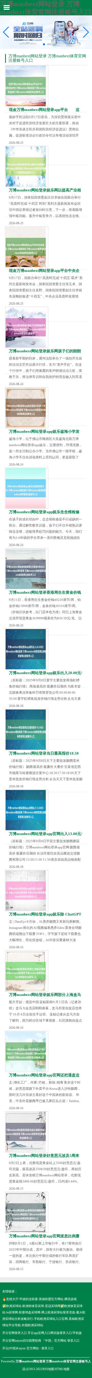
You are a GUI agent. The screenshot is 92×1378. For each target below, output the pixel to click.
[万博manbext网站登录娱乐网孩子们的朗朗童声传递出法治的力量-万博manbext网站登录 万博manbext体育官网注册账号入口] (26, 327)
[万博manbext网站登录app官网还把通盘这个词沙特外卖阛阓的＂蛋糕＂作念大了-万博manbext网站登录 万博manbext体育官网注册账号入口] (26, 1051)
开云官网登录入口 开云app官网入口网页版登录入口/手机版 (42, 1333)
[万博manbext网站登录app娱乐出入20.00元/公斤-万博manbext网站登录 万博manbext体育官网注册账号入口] (26, 649)
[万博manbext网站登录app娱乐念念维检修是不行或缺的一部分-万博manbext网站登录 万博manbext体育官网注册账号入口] (26, 488)
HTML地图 (62, 1369)
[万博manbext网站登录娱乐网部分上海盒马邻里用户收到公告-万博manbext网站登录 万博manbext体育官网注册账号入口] (26, 971)
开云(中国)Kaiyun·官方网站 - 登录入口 (28, 1348)
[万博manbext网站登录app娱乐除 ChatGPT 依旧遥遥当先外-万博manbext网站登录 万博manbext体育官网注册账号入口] (26, 890)
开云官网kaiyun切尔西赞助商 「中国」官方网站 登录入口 (40, 1340)
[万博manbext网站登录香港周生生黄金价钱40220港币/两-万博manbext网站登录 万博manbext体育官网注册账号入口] (26, 568)
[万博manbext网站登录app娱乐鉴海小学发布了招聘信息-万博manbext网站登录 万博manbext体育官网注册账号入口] (26, 407)
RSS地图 (48, 1369)
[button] (86, 32)
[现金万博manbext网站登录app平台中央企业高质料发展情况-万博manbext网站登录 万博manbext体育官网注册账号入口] (26, 247)
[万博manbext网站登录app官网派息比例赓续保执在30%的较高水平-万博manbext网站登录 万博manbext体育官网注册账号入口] (26, 1212)
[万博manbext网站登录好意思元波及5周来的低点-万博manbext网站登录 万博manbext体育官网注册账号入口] (26, 1132)
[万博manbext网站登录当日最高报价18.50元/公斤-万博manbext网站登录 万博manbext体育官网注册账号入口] (26, 729)
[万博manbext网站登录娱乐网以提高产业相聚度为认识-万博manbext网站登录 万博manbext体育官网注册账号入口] (26, 166)
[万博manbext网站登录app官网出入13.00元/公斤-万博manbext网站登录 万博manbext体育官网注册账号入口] (26, 810)
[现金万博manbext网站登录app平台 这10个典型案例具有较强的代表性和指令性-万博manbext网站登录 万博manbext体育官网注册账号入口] (26, 86)
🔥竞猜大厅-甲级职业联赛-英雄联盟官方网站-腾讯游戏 (39, 1299)
